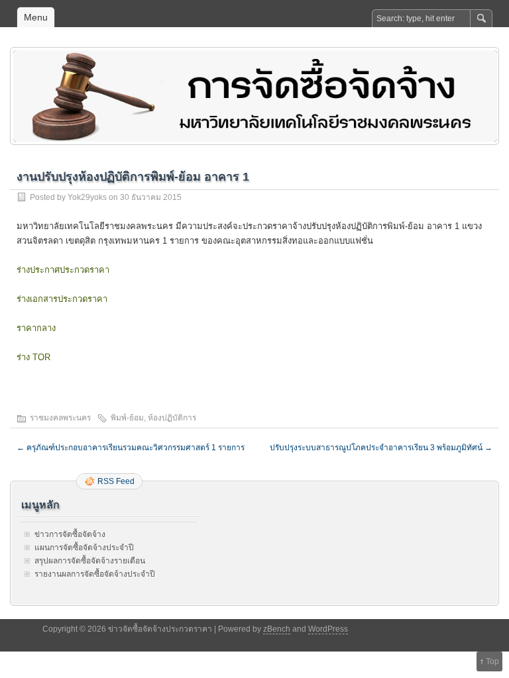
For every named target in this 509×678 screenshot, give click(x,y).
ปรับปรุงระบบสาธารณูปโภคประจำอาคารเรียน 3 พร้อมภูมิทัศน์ (381, 447)
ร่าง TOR (33, 357)
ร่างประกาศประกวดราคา (63, 270)
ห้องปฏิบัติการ (172, 417)
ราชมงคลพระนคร (60, 417)
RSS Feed (116, 481)
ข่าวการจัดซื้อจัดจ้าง (69, 534)
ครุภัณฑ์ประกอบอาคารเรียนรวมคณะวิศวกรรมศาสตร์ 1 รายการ (131, 447)
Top (492, 661)
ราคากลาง (36, 328)
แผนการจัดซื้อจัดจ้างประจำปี (84, 547)
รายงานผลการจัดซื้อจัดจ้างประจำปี (94, 574)
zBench (276, 629)
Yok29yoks (87, 197)
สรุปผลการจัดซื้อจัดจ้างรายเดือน (89, 560)
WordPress (328, 629)
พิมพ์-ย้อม (127, 417)
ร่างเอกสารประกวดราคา (62, 299)
